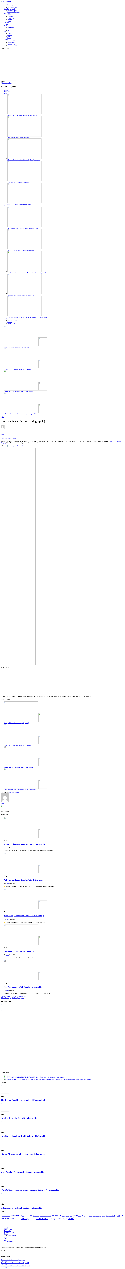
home (79, 1216)
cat (23, 1216)
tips (67, 1219)
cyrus (2, 434)
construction (12, 792)
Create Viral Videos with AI (8, 438)
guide (71, 1216)
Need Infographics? (9, 9)
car (21, 1216)
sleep (26, 1218)
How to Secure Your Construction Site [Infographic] (18, 369)
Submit (6, 4)
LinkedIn (9, 19)
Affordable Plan (11, 6)
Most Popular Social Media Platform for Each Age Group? (23, 228)
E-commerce (10, 28)
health (75, 1215)
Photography (10, 27)
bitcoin (4, 1216)
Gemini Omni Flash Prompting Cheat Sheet (19, 204)
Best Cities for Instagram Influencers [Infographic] (20, 250)
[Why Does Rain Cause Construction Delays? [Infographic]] (25, 412)
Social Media (7, 13)
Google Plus (10, 18)
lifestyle (108, 1216)
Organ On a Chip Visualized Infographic (18, 182)
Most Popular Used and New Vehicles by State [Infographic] (23, 160)
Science (9, 35)
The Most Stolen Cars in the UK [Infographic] (13, 996)
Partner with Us (11, 41)
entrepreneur (42, 1216)
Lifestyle (6, 1238)
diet (30, 1215)
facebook (48, 1216)
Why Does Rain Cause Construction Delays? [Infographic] (20, 414)
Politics (9, 33)
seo (22, 1219)
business (15, 1215)
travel (71, 1218)
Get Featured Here (12, 7)
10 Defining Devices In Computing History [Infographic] (51, 1077)
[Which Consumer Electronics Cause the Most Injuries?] (25, 390)
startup (53, 1219)
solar (50, 1218)
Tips (8, 36)
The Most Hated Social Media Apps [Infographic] (20, 295)
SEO (8, 30)
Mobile (9, 15)
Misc (5, 32)
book (7, 1216)
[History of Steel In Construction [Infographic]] (25, 345)
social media (42, 1218)
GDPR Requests (8, 1241)
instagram (92, 1216)
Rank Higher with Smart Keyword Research (21, 445)
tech (59, 1218)
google (67, 1216)
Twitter (9, 21)
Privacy (9, 322)
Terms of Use (11, 44)
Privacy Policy (11, 42)
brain (9, 1216)
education (37, 1216)
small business (32, 1218)
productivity (5, 1219)
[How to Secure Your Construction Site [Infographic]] (25, 367)
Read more (4, 1261)
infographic (85, 1216)
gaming (63, 1216)
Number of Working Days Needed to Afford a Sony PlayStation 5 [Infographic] (69, 1079)
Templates (7, 91)
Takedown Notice (12, 45)
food (59, 1215)
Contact (6, 39)
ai (1, 1216)
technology (63, 1218)
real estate (11, 1218)
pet (122, 1216)
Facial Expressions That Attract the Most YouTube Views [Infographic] (26, 272)
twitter (76, 1218)
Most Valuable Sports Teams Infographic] (18, 137)
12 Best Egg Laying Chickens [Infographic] (12, 998)
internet (97, 1216)
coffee (26, 1216)
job (100, 1216)
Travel (9, 38)
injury (17, 792)
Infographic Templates (13, 12)
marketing (113, 1216)
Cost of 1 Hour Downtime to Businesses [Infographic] (22, 115)
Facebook (10, 16)
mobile (118, 1216)
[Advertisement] (52, 68)
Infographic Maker (12, 10)
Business (6, 22)
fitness (54, 1216)
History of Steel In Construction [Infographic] (16, 347)
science (16, 1218)
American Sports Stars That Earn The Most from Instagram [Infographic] (27, 317)
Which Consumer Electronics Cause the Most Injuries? (18, 391)
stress (56, 1218)
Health (6, 24)
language (103, 1216)
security (19, 1218)
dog (34, 1216)
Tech (5, 25)
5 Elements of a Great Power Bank (33, 1076)
